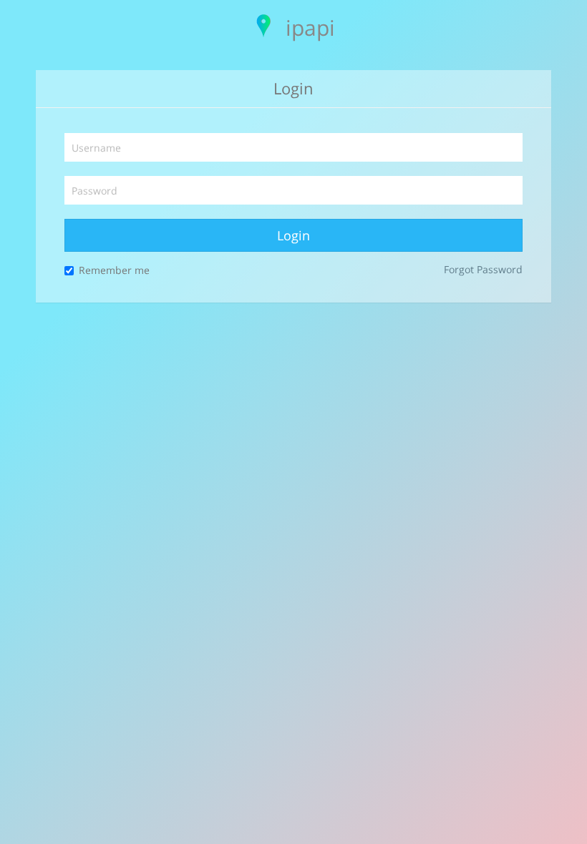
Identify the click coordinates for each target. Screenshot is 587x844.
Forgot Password (483, 269)
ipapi (310, 27)
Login (293, 235)
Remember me (114, 270)
